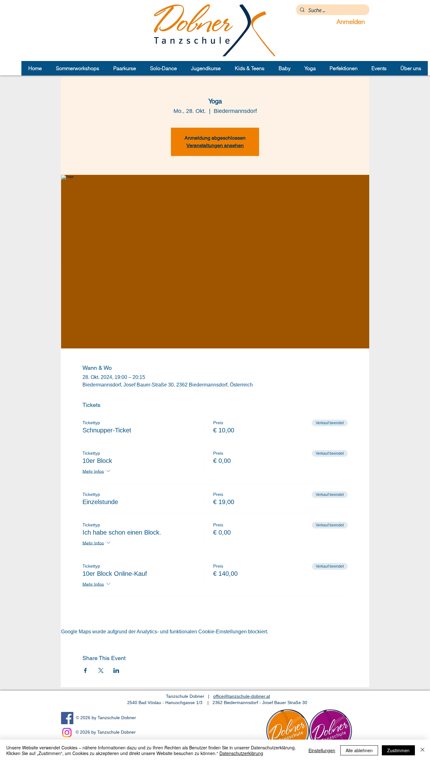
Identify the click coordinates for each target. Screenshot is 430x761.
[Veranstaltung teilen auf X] (101, 670)
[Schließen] (422, 750)
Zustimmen (398, 750)
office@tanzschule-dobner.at (241, 696)
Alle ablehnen (359, 750)
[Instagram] (67, 732)
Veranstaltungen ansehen (215, 145)
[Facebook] (67, 718)
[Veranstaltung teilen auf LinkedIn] (116, 670)
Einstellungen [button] (321, 750)
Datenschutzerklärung (241, 753)
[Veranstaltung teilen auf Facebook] (85, 670)
